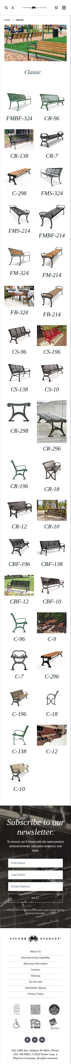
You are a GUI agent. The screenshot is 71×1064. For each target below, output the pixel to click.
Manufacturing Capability (35, 957)
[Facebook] (27, 1040)
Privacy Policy (36, 993)
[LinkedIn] (42, 1040)
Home (7, 20)
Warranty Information (35, 963)
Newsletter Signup (35, 987)
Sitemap (35, 975)
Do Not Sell (35, 981)
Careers (35, 969)
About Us (35, 951)
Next (36, 898)
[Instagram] (35, 1040)
